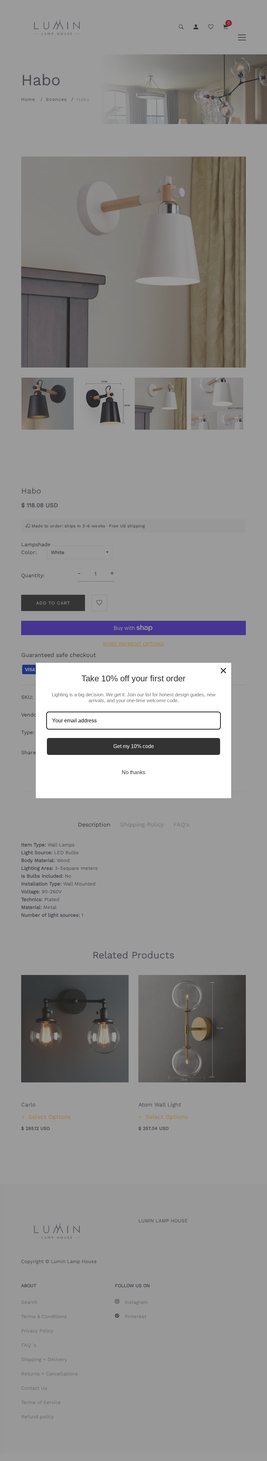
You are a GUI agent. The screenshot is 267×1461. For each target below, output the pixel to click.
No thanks (133, 772)
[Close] (223, 670)
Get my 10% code (133, 746)
